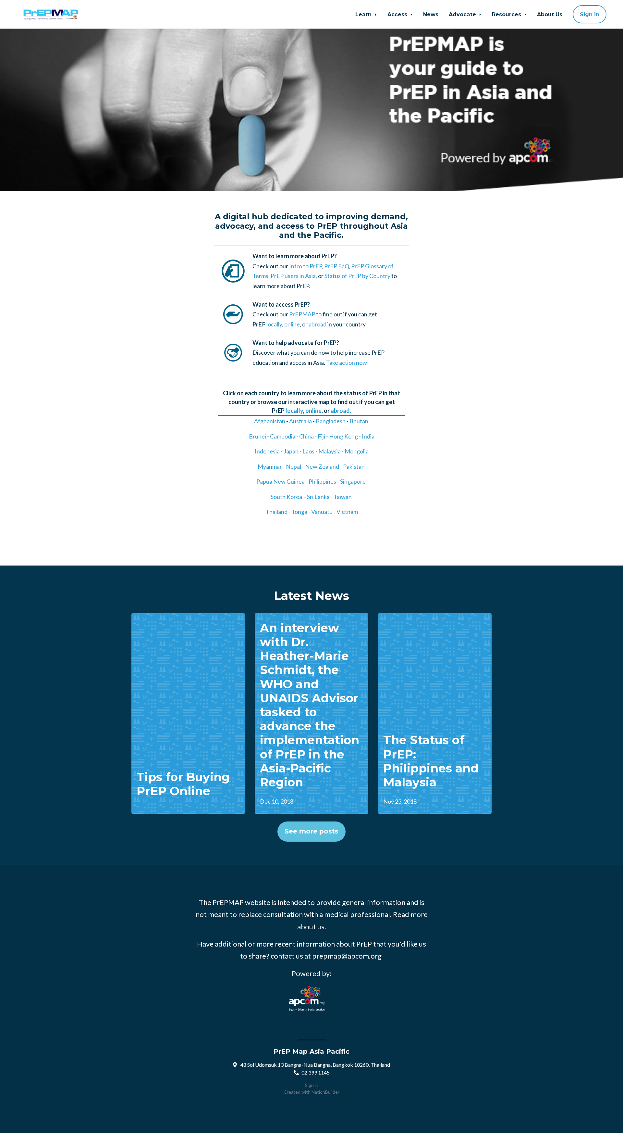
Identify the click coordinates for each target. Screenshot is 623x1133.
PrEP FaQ (336, 266)
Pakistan (354, 466)
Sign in (589, 14)
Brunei (257, 436)
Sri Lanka (318, 496)
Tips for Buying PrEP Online (183, 784)
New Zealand (322, 466)
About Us (549, 14)
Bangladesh (331, 421)
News (430, 14)
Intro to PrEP (305, 266)
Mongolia (357, 451)
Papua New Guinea (280, 481)
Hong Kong (343, 436)
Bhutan (358, 421)
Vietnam (347, 511)
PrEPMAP (302, 314)
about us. (311, 926)
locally (274, 324)
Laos (308, 451)
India (368, 436)
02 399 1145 (315, 1072)
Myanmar (270, 466)
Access (398, 14)
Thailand (276, 511)
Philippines (322, 481)
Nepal (293, 466)
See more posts (311, 831)
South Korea (286, 496)
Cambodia (282, 436)
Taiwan (343, 496)
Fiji (321, 436)
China (306, 436)
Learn (364, 14)
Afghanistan (269, 421)
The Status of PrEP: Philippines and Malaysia (431, 761)
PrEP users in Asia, (294, 275)
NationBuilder (325, 1092)
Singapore (353, 481)
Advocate (463, 14)
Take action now (346, 362)
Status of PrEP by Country (357, 275)
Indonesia (267, 451)
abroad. (341, 410)
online (292, 324)
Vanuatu (322, 511)
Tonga (299, 511)
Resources (507, 14)
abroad (317, 324)
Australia (300, 421)
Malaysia (329, 451)
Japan (291, 451)
